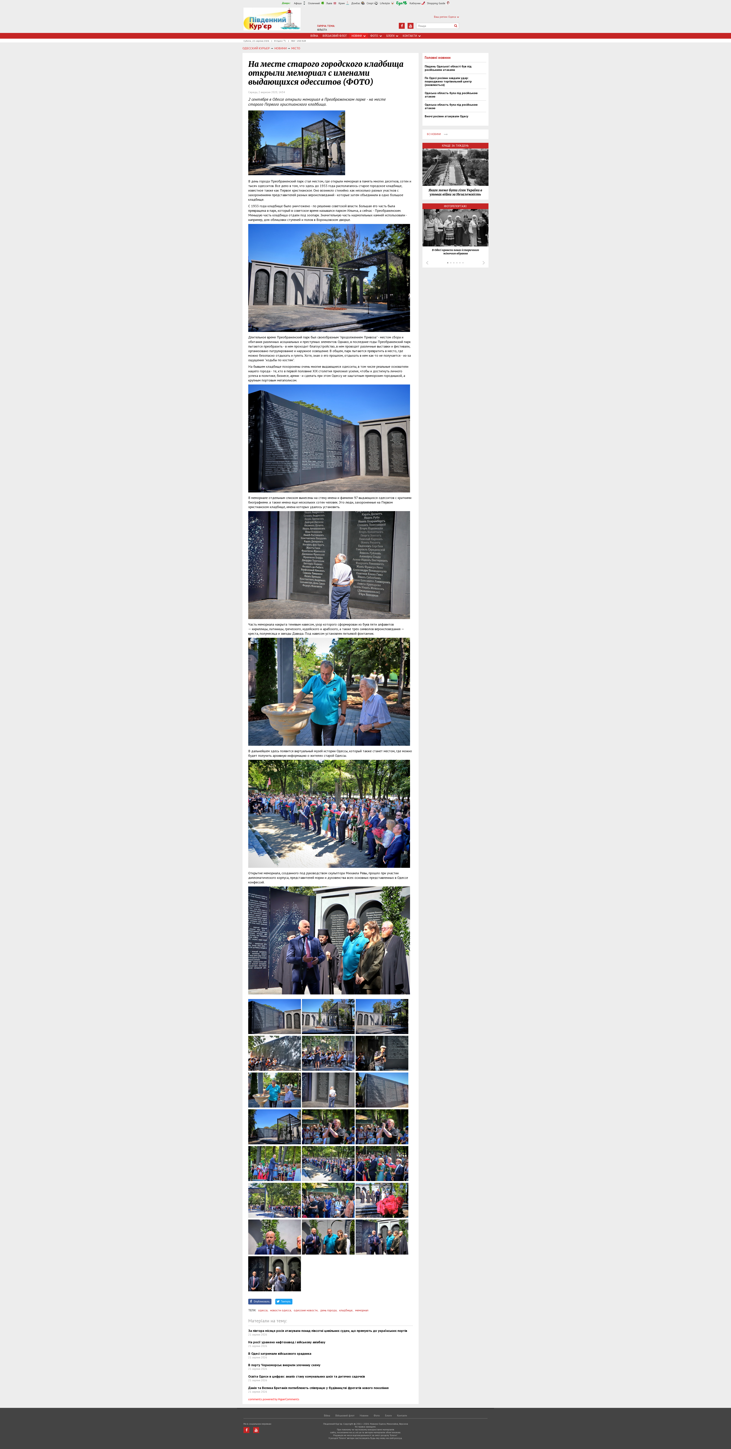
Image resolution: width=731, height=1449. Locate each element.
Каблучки (415, 3)
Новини (357, 36)
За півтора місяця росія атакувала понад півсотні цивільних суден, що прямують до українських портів (327, 1330)
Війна (314, 36)
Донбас (355, 3)
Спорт (370, 3)
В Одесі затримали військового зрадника (279, 1353)
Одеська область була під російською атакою (451, 94)
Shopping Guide (436, 3)
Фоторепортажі (455, 206)
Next (484, 263)
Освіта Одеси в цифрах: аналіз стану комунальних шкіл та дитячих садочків (306, 1376)
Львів (329, 3)
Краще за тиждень (455, 145)
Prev (427, 263)
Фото (374, 36)
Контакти (410, 36)
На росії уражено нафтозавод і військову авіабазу (286, 1342)
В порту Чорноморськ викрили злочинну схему (284, 1365)
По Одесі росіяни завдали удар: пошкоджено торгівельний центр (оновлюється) (448, 81)
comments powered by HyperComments (273, 1399)
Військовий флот (335, 36)
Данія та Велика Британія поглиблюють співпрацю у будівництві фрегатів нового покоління (318, 1388)
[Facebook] (402, 26)
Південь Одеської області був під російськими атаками (448, 68)
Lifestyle (385, 3)
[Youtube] (410, 26)
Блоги (390, 36)
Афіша (298, 3)
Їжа (401, 3)
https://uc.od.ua (272, 20)
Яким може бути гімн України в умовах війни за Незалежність (455, 192)
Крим (342, 3)
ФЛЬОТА (322, 29)
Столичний (314, 3)
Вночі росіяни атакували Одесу (446, 116)
